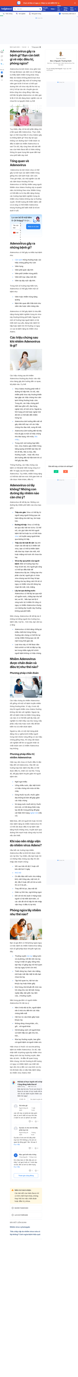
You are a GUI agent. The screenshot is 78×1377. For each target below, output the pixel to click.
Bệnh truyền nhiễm (15, 47)
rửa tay (29, 956)
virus (17, 536)
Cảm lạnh (18, 260)
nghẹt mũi (34, 813)
